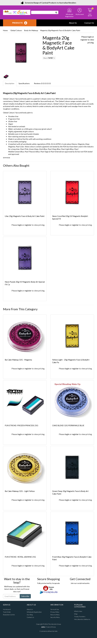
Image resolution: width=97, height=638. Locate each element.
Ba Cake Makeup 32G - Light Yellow (20, 491)
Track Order (7, 612)
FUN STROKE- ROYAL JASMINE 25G (20, 557)
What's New (78, 611)
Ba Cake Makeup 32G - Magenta (18, 360)
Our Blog (30, 615)
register (83, 39)
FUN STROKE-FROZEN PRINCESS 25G (21, 425)
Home (5, 30)
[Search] (56, 12)
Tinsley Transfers (79, 616)
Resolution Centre (9, 615)
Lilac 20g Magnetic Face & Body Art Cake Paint (24, 216)
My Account (7, 609)
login (89, 36)
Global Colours (16, 30)
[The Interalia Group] (16, 12)
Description (9, 83)
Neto (55, 631)
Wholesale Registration (34, 612)
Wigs (75, 614)
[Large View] (6, 77)
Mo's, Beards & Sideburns (82, 619)
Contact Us (89, 23)
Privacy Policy (54, 612)
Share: (45, 58)
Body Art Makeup (31, 30)
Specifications (24, 83)
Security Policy (55, 617)
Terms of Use (54, 609)
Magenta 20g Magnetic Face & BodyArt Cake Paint (60, 30)
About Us (73, 23)
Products (17, 23)
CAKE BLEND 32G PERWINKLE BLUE (68, 425)
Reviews (37, 83)
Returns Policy (55, 615)
